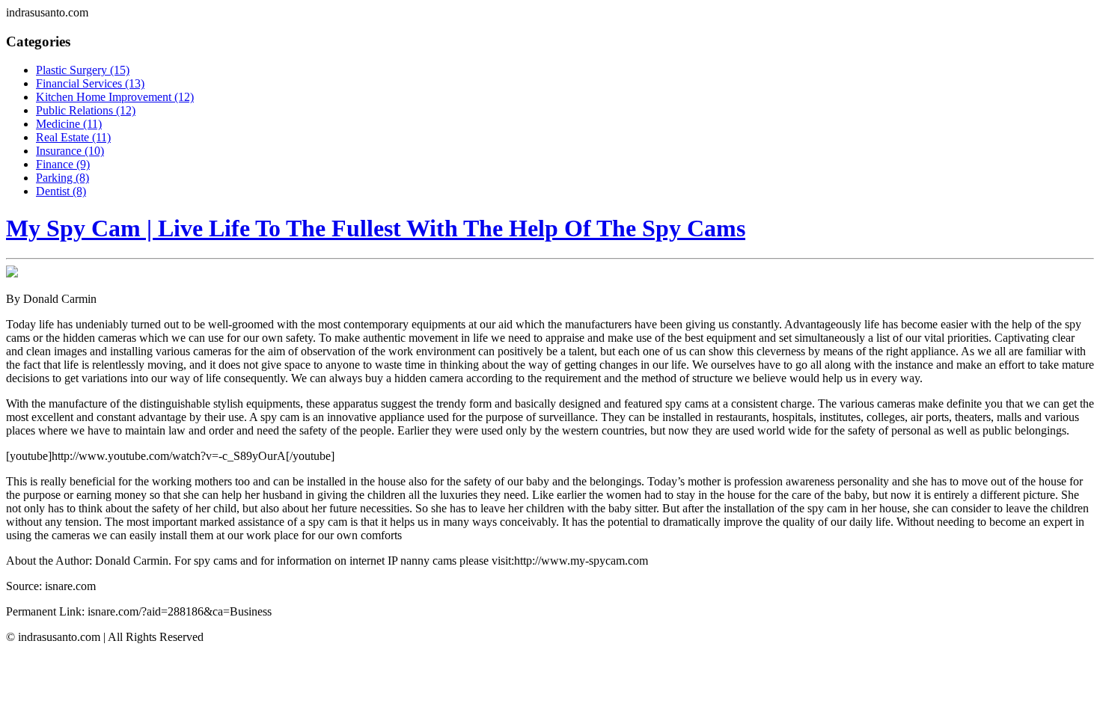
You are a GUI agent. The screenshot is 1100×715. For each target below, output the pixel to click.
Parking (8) (62, 177)
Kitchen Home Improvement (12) (115, 96)
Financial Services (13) (90, 83)
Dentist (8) (61, 191)
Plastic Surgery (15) (82, 70)
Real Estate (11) (73, 137)
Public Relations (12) (85, 110)
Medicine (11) (69, 123)
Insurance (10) (70, 150)
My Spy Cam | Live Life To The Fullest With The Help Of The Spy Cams (375, 228)
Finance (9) (63, 164)
